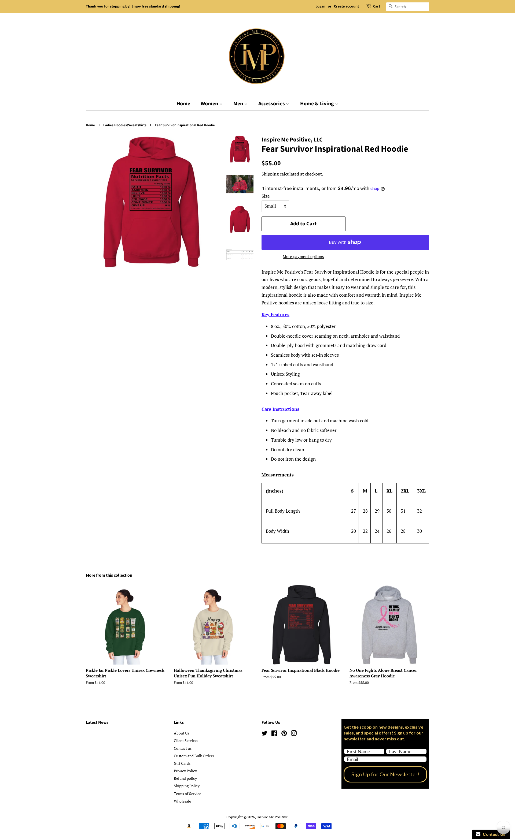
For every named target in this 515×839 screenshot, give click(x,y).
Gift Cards (182, 763)
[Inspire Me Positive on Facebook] (274, 734)
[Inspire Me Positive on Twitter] (264, 734)
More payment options (303, 256)
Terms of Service (187, 793)
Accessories (272, 103)
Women (210, 103)
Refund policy (185, 778)
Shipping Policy (187, 785)
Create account (346, 6)
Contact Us (493, 834)
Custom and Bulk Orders (194, 755)
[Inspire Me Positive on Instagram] (294, 734)
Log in (320, 6)
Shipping (270, 174)
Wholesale (182, 801)
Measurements (278, 475)
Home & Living (317, 103)
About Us (181, 733)
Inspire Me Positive (272, 816)
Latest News (97, 722)
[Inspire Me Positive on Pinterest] (284, 734)
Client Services (186, 740)
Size (266, 196)
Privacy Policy (185, 770)
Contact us (183, 748)
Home (183, 103)
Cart (376, 6)
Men (238, 103)
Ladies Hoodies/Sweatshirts (124, 125)
